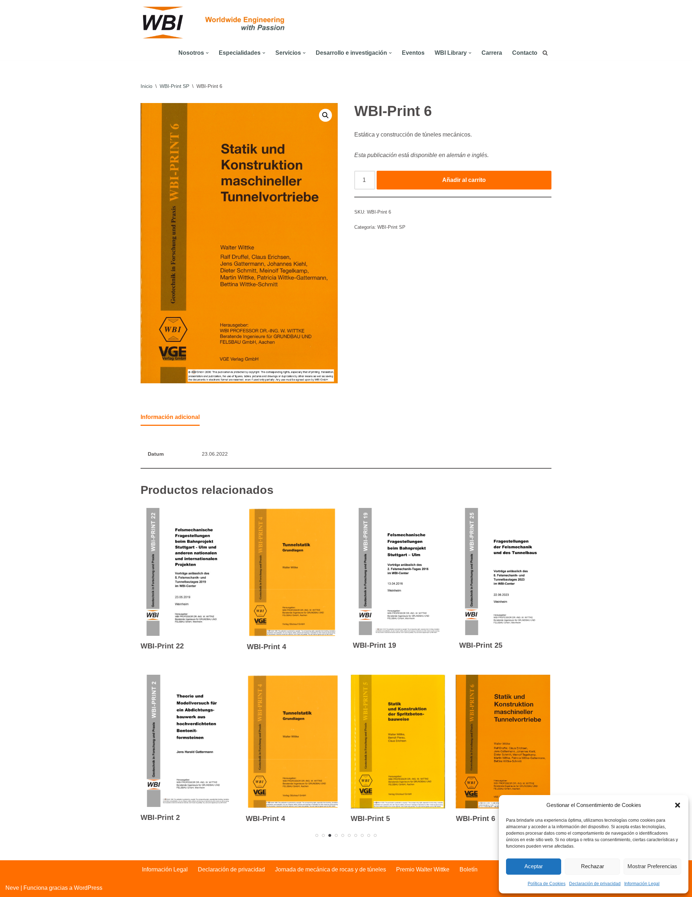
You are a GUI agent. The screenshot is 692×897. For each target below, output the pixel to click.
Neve (12, 888)
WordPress (88, 888)
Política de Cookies (546, 883)
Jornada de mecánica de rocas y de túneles (330, 869)
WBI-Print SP (174, 86)
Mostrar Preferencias (652, 866)
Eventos (413, 53)
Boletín (469, 869)
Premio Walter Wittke (422, 869)
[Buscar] (545, 52)
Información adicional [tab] (170, 417)
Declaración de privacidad (595, 883)
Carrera (492, 53)
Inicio (146, 86)
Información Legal (642, 883)
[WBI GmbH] (164, 22)
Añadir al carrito (464, 180)
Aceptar (533, 866)
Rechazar (592, 866)
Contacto (524, 53)
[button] (677, 805)
